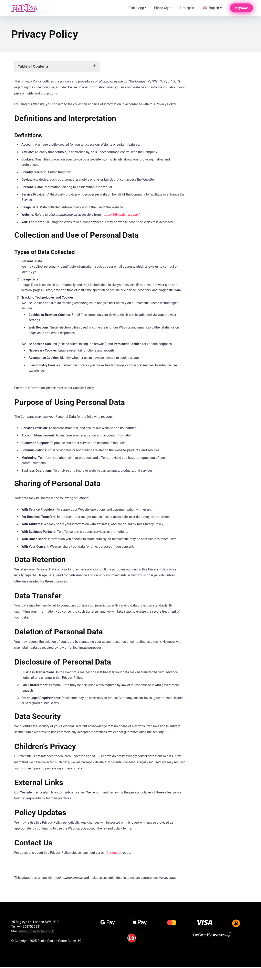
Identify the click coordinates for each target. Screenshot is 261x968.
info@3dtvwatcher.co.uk (36, 931)
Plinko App (136, 8)
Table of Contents (33, 66)
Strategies (186, 8)
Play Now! (241, 8)
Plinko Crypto (163, 8)
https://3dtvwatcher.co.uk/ (121, 214)
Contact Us (114, 853)
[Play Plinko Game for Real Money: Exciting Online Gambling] (24, 8)
